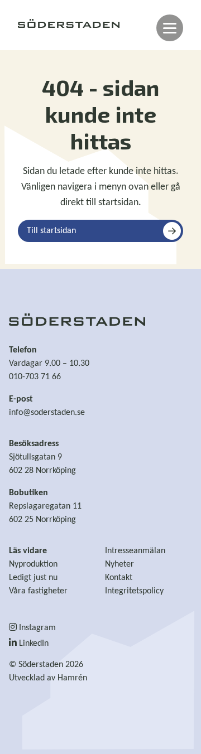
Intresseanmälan (135, 551)
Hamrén (72, 678)
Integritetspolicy (134, 591)
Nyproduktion (33, 564)
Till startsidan (51, 230)
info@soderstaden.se (47, 412)
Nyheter (119, 564)
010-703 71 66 (35, 377)
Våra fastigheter (38, 591)
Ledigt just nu (33, 577)
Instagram (36, 628)
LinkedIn (33, 643)
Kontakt (118, 577)
